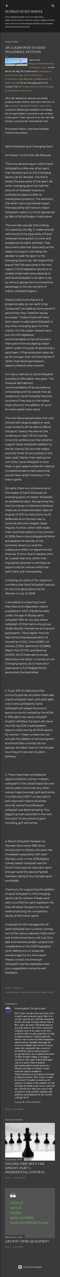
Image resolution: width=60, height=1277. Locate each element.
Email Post (18, 988)
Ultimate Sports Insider (24, 11)
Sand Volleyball (26, 992)
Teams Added (40, 992)
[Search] (53, 5)
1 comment (18, 1247)
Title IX (51, 992)
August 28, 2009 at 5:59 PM (27, 1102)
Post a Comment (14, 1109)
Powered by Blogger (32, 1267)
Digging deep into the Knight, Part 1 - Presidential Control (25, 1168)
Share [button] (7, 988)
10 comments (19, 1177)
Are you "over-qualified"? (27, 1241)
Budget (15, 992)
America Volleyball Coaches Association (30, 105)
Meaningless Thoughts (27, 1008)
